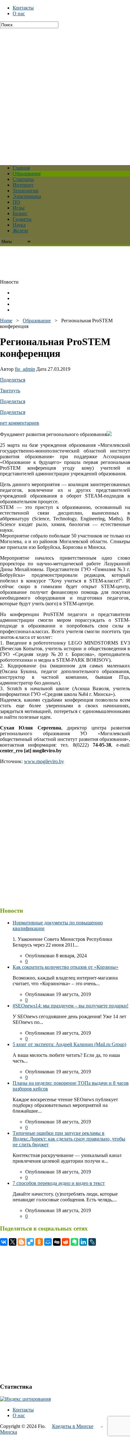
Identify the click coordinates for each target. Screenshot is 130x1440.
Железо (20, 230)
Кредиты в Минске (72, 1426)
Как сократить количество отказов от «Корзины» (65, 967)
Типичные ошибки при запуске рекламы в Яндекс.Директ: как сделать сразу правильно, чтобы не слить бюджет (69, 1138)
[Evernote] (74, 1242)
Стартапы (23, 179)
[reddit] (65, 1242)
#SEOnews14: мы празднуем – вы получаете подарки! (70, 1005)
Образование (27, 173)
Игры (19, 207)
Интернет (23, 185)
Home (6, 320)
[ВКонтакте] (4, 1242)
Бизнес (20, 213)
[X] (12, 1242)
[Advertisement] (65, 93)
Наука (19, 225)
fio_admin (25, 369)
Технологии (25, 190)
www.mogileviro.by (44, 761)
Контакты (23, 7)
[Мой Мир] (48, 1242)
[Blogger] (21, 1242)
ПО (16, 202)
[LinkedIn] (83, 1242)
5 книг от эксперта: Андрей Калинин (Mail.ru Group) (69, 1044)
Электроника (27, 196)
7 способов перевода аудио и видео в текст (59, 1183)
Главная (21, 167)
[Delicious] (30, 1242)
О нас (19, 13)
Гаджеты (22, 219)
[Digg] (57, 1242)
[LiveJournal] (92, 1242)
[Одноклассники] (39, 1242)
